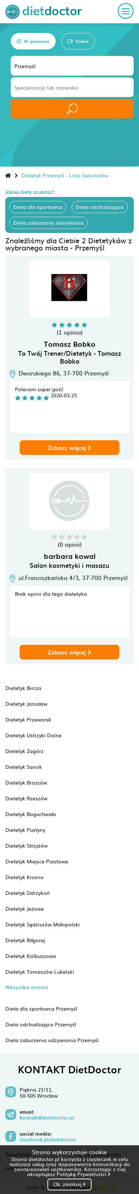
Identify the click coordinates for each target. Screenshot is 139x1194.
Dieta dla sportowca (37, 206)
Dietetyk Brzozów (26, 782)
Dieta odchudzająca (100, 206)
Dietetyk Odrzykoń (27, 892)
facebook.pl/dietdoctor (48, 1139)
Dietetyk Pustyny (25, 829)
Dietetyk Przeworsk (28, 719)
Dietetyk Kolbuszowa (30, 955)
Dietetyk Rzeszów (26, 798)
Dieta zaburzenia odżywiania (48, 222)
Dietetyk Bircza (23, 687)
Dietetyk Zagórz (24, 750)
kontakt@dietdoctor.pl (47, 1117)
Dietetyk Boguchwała (30, 813)
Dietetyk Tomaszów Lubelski (39, 971)
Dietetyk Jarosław (26, 703)
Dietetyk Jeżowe (24, 908)
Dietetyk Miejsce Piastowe (36, 861)
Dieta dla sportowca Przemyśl (41, 1008)
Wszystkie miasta (26, 987)
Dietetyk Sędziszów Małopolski (42, 924)
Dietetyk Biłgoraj (25, 940)
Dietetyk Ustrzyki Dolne (33, 735)
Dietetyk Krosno (24, 877)
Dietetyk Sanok (23, 766)
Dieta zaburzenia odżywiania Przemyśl (52, 1040)
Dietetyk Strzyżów (26, 845)
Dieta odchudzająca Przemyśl (40, 1024)
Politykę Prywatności (82, 1174)
